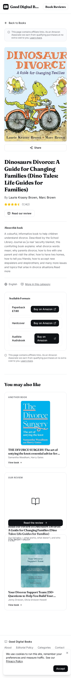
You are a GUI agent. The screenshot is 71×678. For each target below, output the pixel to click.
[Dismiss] (67, 653)
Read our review (21, 213)
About (8, 647)
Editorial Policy (24, 647)
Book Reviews (55, 7)
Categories (44, 647)
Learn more (36, 37)
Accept (60, 668)
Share (37, 147)
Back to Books (17, 22)
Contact (59, 647)
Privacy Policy (14, 661)
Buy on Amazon (43, 309)
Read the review (33, 522)
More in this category (37, 284)
